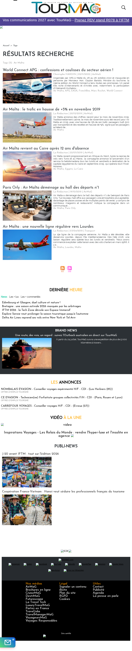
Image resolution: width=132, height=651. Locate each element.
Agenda (98, 593)
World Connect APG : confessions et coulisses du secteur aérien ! (58, 70)
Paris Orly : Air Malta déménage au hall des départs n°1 (51, 188)
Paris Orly (70, 208)
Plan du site (67, 593)
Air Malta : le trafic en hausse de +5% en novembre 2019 (51, 109)
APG (67, 90)
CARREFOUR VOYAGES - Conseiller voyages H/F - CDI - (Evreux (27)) (45, 406)
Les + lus (14, 296)
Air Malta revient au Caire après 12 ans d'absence (46, 149)
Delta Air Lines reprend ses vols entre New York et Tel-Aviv (39, 317)
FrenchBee (84, 90)
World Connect (115, 90)
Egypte (69, 169)
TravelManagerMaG (39, 614)
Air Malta (58, 90)
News (4, 296)
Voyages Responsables (41, 620)
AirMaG (31, 586)
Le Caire (78, 169)
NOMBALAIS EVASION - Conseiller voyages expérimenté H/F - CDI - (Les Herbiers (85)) (57, 389)
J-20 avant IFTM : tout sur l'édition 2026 (30, 454)
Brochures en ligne (38, 590)
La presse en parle (106, 596)
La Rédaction (60, 113)
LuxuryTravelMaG (38, 605)
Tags (15, 46)
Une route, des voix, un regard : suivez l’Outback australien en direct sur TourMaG (66, 335)
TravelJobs (33, 611)
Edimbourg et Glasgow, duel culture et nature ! (31, 302)
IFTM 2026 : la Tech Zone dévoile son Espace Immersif (36, 310)
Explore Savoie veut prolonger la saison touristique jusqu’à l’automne (45, 314)
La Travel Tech (36, 602)
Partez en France (37, 608)
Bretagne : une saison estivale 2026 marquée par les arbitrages (41, 306)
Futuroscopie (34, 599)
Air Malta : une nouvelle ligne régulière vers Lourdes (48, 227)
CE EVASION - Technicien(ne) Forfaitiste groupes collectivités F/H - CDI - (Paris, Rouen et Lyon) (62, 397)
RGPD (63, 596)
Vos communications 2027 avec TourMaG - (66, 20)
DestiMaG (33, 596)
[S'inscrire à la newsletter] (7, 642)
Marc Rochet (98, 90)
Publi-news (66, 446)
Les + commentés (30, 296)
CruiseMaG (33, 593)
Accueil (6, 46)
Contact (98, 586)
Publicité (98, 590)
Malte (78, 247)
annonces (66, 383)
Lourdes (69, 247)
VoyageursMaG (36, 617)
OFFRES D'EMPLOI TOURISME (15, 392)
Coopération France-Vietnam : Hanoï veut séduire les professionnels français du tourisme (63, 491)
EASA (74, 90)
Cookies (64, 599)
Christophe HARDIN (64, 74)
